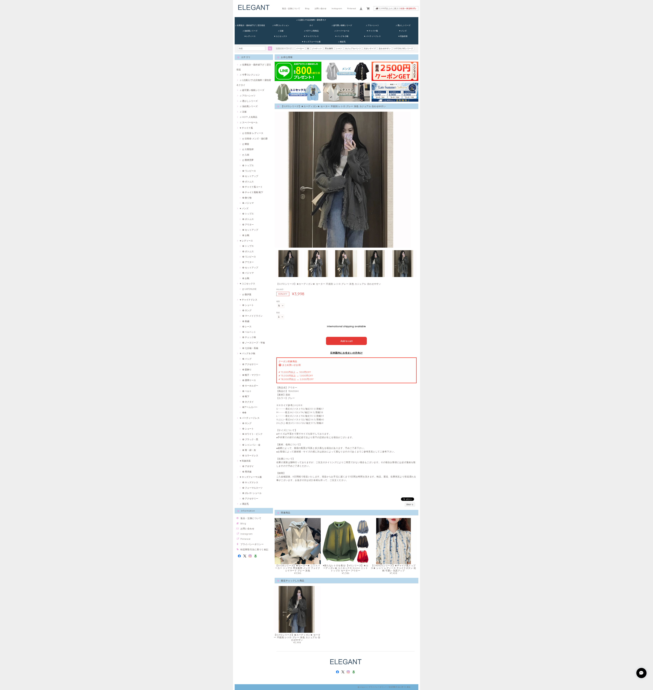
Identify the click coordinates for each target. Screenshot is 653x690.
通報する (410, 504)
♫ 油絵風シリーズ (249, 31)
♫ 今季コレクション (280, 25)
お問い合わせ (320, 8)
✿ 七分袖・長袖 (250, 348)
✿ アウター (248, 224)
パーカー (300, 48)
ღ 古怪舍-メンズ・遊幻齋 (255, 138)
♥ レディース (250, 36)
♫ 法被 (280, 31)
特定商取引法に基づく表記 (254, 549)
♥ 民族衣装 (403, 36)
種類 (278, 301)
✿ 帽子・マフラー (251, 375)
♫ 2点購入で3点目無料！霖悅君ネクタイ (311, 21)
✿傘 (244, 412)
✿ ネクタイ (248, 401)
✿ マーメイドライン (252, 315)
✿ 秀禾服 (247, 471)
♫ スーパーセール (341, 31)
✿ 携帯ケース (249, 380)
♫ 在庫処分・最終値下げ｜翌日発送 (250, 25)
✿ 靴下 (245, 396)
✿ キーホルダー (250, 385)
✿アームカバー (249, 407)
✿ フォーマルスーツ (252, 487)
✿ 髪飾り (247, 369)
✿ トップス (248, 165)
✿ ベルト (247, 391)
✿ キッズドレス (250, 482)
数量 (278, 313)
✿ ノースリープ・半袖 (253, 342)
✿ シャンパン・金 (251, 444)
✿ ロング (247, 310)
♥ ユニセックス (280, 36)
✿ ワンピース (249, 170)
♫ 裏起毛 (342, 41)
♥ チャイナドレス (311, 36)
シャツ (339, 48)
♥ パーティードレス (372, 36)
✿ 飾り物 (247, 197)
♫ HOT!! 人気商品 (311, 31)
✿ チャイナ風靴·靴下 (252, 192)
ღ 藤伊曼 (246, 294)
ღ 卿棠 (245, 144)
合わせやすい (385, 48)
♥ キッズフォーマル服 (311, 41)
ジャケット (317, 48)
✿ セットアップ (250, 176)
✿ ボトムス (248, 181)
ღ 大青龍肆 (248, 149)
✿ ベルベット (249, 332)
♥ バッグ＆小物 (341, 36)
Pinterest (351, 8)
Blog (307, 8)
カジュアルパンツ (353, 48)
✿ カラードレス (250, 455)
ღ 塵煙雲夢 (248, 160)
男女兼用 (329, 48)
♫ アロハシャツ (372, 25)
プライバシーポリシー (252, 544)
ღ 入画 (245, 154)
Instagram (337, 8)
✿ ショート (248, 305)
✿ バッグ (247, 358)
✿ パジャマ (248, 203)
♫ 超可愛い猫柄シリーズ (341, 25)
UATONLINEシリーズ (403, 48)
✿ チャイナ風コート (252, 186)
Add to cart (346, 341)
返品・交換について (291, 8)
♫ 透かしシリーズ (403, 25)
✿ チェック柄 (249, 337)
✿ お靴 (245, 235)
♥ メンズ (403, 31)
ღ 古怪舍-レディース (252, 133)
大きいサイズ (370, 48)
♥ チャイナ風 (372, 31)
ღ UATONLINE (249, 289)
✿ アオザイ (248, 466)
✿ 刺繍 (245, 321)
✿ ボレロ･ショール (252, 493)
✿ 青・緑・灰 (249, 450)
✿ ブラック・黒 (250, 439)
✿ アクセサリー (250, 364)
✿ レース (247, 326)
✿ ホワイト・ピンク (252, 434)
